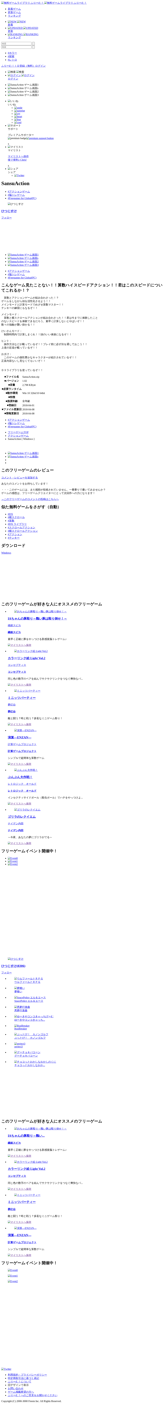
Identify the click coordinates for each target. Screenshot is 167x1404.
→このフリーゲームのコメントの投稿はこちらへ (30, 499)
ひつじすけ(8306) (13, 966)
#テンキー (14, 537)
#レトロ (12, 59)
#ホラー (12, 53)
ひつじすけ (9, 211)
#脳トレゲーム (16, 195)
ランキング (14, 15)
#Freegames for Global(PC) (22, 198)
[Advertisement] (25, 577)
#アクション (15, 534)
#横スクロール (16, 517)
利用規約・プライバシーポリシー (27, 1374)
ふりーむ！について (19, 1381)
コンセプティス (17, 665)
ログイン (40, 65)
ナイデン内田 (15, 823)
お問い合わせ (15, 1388)
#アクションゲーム (19, 191)
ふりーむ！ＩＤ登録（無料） (18, 65)
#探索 (11, 56)
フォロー (6, 217)
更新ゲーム (14, 12)
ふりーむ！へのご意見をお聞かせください (32, 1395)
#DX (10, 514)
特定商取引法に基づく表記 (23, 1378)
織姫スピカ (14, 625)
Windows (6, 552)
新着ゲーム (14, 9)
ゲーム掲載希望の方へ (21, 1391)
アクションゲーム (18, 435)
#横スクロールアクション (23, 531)
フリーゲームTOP (18, 432)
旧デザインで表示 (18, 1385)
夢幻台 (12, 704)
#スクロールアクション (21, 527)
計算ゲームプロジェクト (22, 744)
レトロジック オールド (22, 783)
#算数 (11, 520)
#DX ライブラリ (17, 524)
